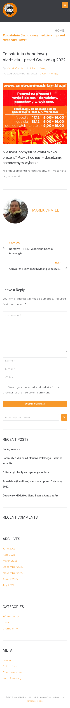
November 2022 (13, 572)
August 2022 (10, 579)
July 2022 (8, 585)
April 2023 (9, 554)
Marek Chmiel (15, 68)
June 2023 (9, 548)
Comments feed (13, 672)
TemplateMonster (35, 701)
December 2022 (13, 566)
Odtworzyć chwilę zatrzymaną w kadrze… (27, 472)
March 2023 (10, 560)
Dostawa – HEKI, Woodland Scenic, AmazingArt (30, 495)
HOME (59, 30)
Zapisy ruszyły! (11, 449)
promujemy (10, 628)
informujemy (38, 68)
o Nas (6, 622)
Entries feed (10, 666)
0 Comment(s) (49, 73)
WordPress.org (12, 678)
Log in (7, 660)
